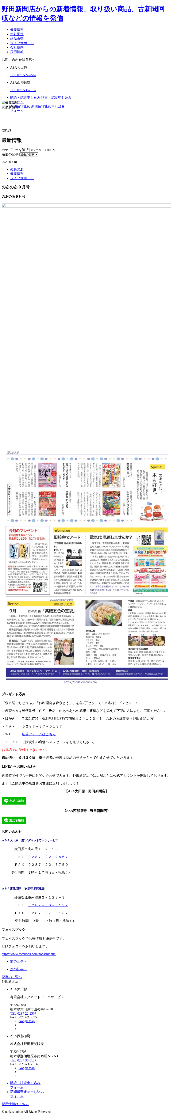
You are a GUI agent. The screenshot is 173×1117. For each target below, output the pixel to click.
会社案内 (17, 47)
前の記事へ (18, 961)
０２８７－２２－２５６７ (48, 857)
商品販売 (17, 38)
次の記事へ (18, 969)
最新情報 (17, 29)
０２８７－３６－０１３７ (48, 905)
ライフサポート (22, 43)
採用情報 (17, 52)
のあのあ (17, 169)
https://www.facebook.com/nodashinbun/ (29, 954)
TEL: (23, 75)
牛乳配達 (17, 34)
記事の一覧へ (12, 977)
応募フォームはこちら (39, 734)
